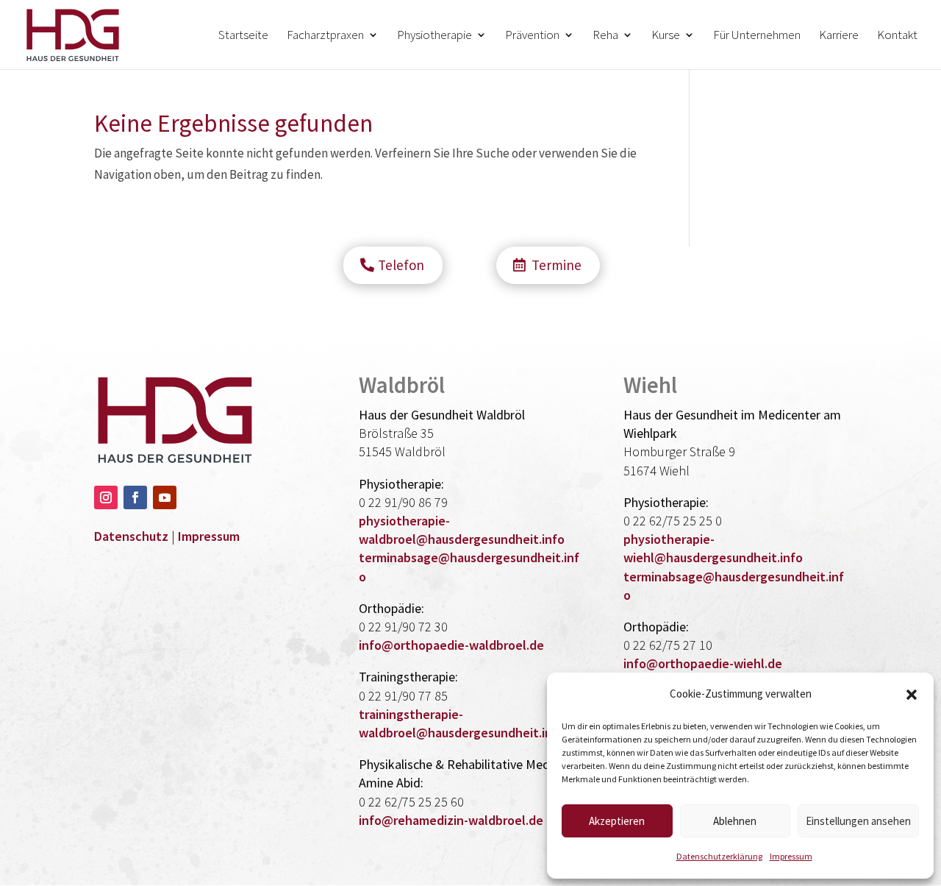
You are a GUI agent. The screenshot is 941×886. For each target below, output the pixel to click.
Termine (557, 265)
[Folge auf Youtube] (164, 497)
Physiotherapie (434, 36)
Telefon (401, 265)
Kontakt (897, 36)
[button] (911, 694)
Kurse (665, 36)
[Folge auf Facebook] (135, 497)
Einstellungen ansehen (858, 821)
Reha (605, 36)
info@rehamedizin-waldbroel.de (451, 820)
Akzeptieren (617, 821)
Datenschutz (131, 536)
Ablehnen (734, 821)
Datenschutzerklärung (719, 856)
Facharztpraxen (325, 36)
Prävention (532, 36)
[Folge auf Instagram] (106, 497)
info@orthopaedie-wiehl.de (702, 663)
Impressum (791, 856)
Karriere (839, 36)
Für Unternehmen (757, 36)
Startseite (243, 36)
